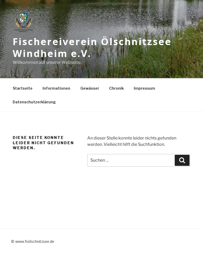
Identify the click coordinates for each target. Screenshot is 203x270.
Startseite (23, 88)
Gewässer (89, 88)
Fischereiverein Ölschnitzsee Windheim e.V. (92, 47)
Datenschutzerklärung (34, 102)
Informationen (56, 88)
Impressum (144, 88)
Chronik (116, 88)
